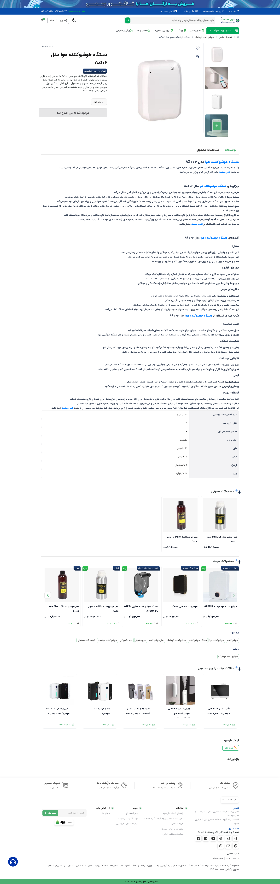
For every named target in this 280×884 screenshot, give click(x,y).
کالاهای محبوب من (167, 11)
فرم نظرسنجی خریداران (127, 823)
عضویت (52, 813)
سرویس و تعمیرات (162, 30)
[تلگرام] (235, 838)
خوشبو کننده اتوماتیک (204, 37)
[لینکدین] (206, 838)
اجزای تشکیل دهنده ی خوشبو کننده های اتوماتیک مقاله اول (179, 712)
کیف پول (233, 11)
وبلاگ (180, 30)
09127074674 (61, 11)
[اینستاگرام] (228, 838)
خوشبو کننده (232, 640)
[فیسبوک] (198, 838)
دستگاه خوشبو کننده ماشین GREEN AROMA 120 (141, 608)
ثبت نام (53, 20)
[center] (127, 20)
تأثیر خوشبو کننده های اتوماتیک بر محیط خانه (218, 711)
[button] (47, 595)
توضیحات (230, 150)
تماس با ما (142, 30)
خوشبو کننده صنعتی (86, 640)
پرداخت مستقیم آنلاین (173, 834)
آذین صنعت (224, 172)
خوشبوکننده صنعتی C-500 (185, 606)
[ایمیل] (228, 846)
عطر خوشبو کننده (156, 640)
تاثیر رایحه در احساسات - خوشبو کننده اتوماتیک (58, 711)
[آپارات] (220, 838)
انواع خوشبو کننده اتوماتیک (101, 711)
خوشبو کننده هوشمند (107, 640)
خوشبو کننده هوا (217, 640)
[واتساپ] (220, 846)
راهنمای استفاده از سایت (172, 813)
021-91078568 (47, 11)
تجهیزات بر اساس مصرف (172, 828)
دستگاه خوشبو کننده (198, 640)
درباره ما (106, 813)
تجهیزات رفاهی (225, 37)
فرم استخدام (132, 813)
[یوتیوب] (213, 838)
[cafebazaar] (64, 822)
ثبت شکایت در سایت (128, 818)
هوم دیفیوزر (140, 640)
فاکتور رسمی (196, 30)
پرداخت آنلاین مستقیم (212, 11)
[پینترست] (235, 846)
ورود (61, 20)
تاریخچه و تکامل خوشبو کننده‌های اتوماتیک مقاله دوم (138, 712)
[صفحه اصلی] (237, 37)
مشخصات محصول (208, 150)
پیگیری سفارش (189, 11)
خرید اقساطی (177, 823)
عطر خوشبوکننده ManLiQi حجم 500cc (222, 539)
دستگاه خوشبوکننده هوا (221, 162)
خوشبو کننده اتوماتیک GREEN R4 (220, 606)
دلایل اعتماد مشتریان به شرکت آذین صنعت (163, 818)
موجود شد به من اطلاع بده (73, 113)
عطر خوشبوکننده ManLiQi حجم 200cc (182, 539)
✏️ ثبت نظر (230, 748)
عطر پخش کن (126, 640)
